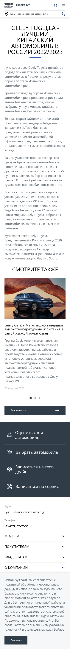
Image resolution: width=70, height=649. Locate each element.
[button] (30, 398)
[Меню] (63, 5)
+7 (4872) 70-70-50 (16, 526)
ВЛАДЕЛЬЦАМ (15, 557)
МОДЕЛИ (11, 536)
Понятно (15, 640)
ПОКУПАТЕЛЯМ (16, 546)
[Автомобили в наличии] (55, 5)
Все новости (18, 410)
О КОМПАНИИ (16, 567)
